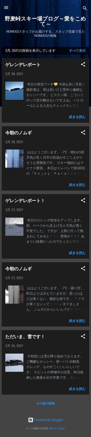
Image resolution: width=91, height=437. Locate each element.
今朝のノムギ (18, 132)
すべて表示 (77, 51)
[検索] (84, 9)
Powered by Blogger (48, 420)
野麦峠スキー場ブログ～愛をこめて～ (45, 21)
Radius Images (57, 428)
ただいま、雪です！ (25, 336)
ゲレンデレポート (23, 64)
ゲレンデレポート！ (25, 200)
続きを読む (77, 117)
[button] (83, 65)
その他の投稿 (45, 403)
